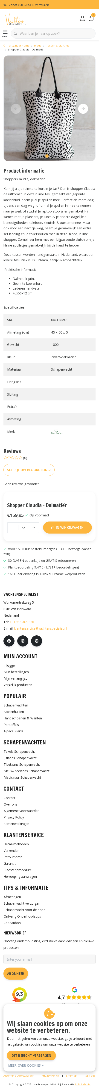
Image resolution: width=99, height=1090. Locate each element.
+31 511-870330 (22, 622)
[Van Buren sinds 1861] (56, 431)
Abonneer (15, 973)
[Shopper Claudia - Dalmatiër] (49, 108)
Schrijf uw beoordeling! (29, 470)
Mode (37, 45)
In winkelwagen (52, 1080)
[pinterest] (36, 641)
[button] (47, 156)
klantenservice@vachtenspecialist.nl (40, 628)
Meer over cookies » (26, 1065)
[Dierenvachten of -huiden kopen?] (15, 18)
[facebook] (9, 641)
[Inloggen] (82, 18)
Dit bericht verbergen (31, 1055)
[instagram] (22, 641)
